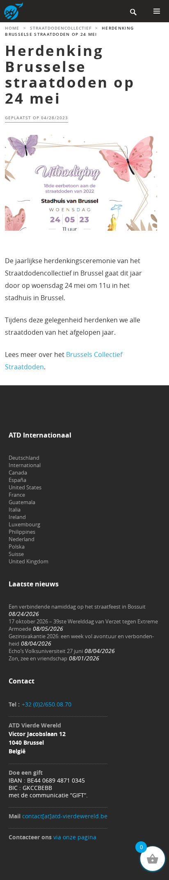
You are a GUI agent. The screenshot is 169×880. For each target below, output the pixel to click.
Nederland (21, 539)
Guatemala (22, 502)
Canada (18, 472)
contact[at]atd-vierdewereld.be (64, 816)
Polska (17, 546)
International (25, 465)
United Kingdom (28, 561)
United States (25, 487)
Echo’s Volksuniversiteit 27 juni (46, 651)
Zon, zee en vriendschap (38, 658)
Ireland (17, 517)
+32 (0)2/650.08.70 (46, 704)
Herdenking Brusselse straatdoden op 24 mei (70, 74)
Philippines (22, 531)
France (17, 494)
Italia (15, 509)
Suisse (16, 554)
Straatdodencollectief (60, 28)
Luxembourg (24, 524)
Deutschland (24, 457)
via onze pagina (74, 837)
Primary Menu (157, 11)
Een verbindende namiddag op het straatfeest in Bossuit (77, 606)
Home (12, 28)
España (17, 480)
